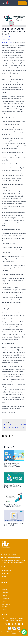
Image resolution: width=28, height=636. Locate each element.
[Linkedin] (9, 436)
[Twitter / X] (6, 436)
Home (3, 39)
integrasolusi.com (7, 42)
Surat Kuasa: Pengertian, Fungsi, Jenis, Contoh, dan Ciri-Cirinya (12, 486)
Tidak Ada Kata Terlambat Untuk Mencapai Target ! (12, 505)
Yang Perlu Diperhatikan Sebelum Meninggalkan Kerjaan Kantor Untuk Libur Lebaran (12, 466)
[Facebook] (3, 436)
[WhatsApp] (12, 436)
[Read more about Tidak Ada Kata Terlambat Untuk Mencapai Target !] (14, 497)
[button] (22, 3)
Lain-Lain (8, 39)
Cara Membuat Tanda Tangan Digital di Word (13, 524)
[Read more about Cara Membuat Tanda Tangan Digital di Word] (14, 516)
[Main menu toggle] (3, 3)
